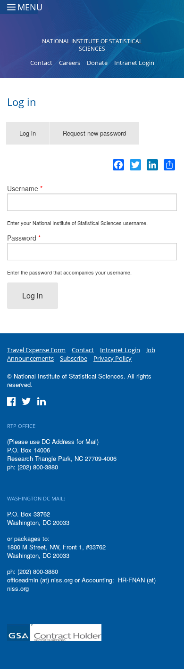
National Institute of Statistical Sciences (92, 45)
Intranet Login (134, 62)
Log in (34, 137)
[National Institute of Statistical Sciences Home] (92, 21)
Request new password (94, 133)
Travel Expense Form (36, 350)
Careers (69, 62)
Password (24, 237)
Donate (97, 62)
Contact (41, 62)
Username (24, 188)
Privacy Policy (112, 358)
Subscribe (73, 358)
